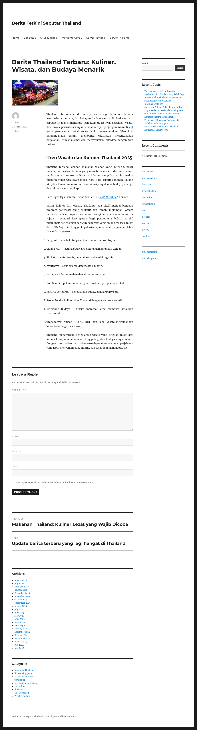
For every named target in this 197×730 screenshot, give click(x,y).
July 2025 (19, 609)
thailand (16, 131)
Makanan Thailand (23, 676)
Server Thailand (119, 37)
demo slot (146, 184)
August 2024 (20, 641)
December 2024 (22, 632)
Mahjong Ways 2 (72, 37)
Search (145, 63)
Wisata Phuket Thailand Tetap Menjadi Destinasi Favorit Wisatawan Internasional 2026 (163, 100)
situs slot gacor (149, 258)
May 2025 (19, 616)
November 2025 (22, 596)
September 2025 (22, 603)
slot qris (146, 217)
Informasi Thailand (24, 670)
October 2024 (21, 635)
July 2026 (19, 583)
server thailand (149, 191)
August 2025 (20, 606)
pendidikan (20, 680)
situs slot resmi (149, 252)
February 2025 (21, 625)
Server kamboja (96, 37)
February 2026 (21, 586)
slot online (19, 686)
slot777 (145, 230)
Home (16, 37)
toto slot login (148, 204)
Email (16, 451)
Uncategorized (21, 693)
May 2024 (19, 648)
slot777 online (108, 197)
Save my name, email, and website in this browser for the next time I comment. (54, 482)
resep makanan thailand (26, 683)
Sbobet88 (30, 37)
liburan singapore (23, 673)
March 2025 (20, 622)
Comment (19, 390)
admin (15, 122)
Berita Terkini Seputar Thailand (46, 23)
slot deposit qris (149, 178)
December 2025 (22, 593)
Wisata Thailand (22, 696)
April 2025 (19, 619)
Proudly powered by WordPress (60, 716)
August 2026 (20, 580)
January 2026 (21, 590)
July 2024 (19, 645)
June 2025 (19, 612)
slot (143, 210)
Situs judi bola (49, 37)
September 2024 (22, 638)
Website (17, 466)
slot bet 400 (147, 223)
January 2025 (20, 628)
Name (16, 436)
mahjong (146, 236)
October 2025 (21, 599)
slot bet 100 (147, 171)
